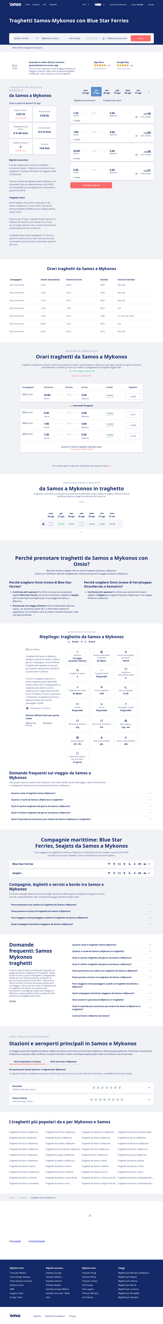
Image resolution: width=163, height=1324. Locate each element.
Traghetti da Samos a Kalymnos (24, 1172)
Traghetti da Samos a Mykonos (132, 1149)
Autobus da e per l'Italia (58, 1293)
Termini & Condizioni (55, 1316)
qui (109, 466)
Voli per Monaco (90, 1293)
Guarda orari (20, 150)
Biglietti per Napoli (127, 1277)
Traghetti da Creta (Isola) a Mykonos (62, 1149)
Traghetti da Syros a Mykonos (132, 1137)
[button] (76, 38)
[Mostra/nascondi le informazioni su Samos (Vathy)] (149, 1099)
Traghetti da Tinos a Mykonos (23, 1154)
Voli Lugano (88, 1289)
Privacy (72, 1316)
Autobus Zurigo (54, 1272)
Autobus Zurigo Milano (57, 1289)
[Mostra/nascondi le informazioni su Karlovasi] (149, 1087)
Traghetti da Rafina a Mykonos (24, 1149)
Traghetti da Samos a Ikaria (131, 1160)
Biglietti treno (17, 1268)
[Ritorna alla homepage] (17, 5)
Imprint (37, 1316)
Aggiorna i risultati (80, 376)
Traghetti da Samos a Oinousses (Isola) (100, 1177)
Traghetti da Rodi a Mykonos (23, 1137)
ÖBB (12, 1289)
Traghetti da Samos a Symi (130, 1172)
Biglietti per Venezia (128, 1297)
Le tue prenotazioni (118, 5)
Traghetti (53, 4)
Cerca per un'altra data (82, 449)
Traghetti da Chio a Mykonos (95, 1149)
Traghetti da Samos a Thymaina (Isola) (136, 1183)
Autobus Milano (54, 1277)
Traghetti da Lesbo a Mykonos (59, 1154)
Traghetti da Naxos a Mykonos (96, 1143)
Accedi (151, 5)
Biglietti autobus (54, 1268)
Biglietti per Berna (127, 1285)
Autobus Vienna (54, 1281)
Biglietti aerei (89, 1268)
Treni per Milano (18, 1272)
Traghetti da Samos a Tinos (131, 1166)
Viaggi (121, 1268)
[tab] (84, 100)
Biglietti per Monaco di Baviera (133, 1272)
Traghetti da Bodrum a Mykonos (133, 1143)
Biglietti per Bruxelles (129, 1293)
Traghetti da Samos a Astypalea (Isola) (136, 1177)
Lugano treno (16, 1293)
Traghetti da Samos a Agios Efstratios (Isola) (103, 1183)
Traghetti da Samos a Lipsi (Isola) (61, 1177)
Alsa (48, 1297)
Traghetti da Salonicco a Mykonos (98, 1132)
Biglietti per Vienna (127, 1281)
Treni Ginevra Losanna (21, 1281)
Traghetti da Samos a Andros (23, 1177)
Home (12, 1197)
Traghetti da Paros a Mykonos (23, 1143)
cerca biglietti (20, 118)
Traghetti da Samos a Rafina (95, 1166)
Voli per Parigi (89, 1272)
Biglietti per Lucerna (128, 1289)
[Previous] (43, 515)
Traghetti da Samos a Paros (58, 1166)
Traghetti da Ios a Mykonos (95, 1154)
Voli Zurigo (87, 1285)
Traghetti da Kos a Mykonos (58, 1137)
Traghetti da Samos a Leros (95, 1172)
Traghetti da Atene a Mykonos (23, 1132)
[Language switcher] (100, 4)
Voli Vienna (87, 1297)
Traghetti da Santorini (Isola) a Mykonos (137, 1132)
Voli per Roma (89, 1277)
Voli (44, 4)
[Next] (149, 91)
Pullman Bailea (53, 1285)
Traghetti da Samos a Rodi (94, 1160)
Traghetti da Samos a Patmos (59, 1172)
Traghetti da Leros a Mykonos (23, 1160)
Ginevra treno (17, 1285)
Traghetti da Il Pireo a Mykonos (60, 1132)
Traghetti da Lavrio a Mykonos (132, 1154)
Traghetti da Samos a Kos (57, 1183)
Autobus (36, 4)
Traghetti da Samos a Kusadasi (24, 1183)
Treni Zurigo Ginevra (20, 1277)
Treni (27, 4)
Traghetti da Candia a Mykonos (60, 1143)
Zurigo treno (16, 1297)
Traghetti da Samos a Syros (22, 1166)
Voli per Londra (90, 1281)
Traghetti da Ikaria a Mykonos (96, 1137)
